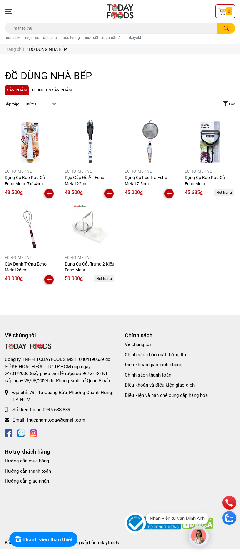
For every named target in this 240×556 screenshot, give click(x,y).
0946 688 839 (56, 409)
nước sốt (91, 38)
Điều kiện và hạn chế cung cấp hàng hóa (166, 395)
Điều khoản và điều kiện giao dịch (160, 385)
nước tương (70, 38)
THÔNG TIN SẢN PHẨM (52, 90)
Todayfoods (107, 542)
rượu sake (13, 38)
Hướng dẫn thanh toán (28, 471)
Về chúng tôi (138, 344)
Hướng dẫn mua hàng (27, 461)
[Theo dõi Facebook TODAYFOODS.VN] (8, 432)
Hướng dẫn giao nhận (27, 481)
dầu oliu (50, 38)
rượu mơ (32, 38)
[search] (226, 28)
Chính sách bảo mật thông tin (155, 355)
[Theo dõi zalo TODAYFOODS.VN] (21, 432)
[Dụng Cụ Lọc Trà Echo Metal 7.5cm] (150, 141)
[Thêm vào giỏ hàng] (49, 193)
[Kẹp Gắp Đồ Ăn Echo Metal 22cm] (90, 141)
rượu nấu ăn (112, 38)
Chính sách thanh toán (148, 375)
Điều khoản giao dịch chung (153, 365)
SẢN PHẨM (17, 90)
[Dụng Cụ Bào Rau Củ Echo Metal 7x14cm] (30, 141)
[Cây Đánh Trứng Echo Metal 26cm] (30, 227)
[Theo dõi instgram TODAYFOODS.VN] (33, 432)
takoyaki (134, 38)
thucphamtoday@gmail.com (56, 420)
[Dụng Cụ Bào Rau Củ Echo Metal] (210, 141)
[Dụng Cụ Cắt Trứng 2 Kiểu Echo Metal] (90, 227)
